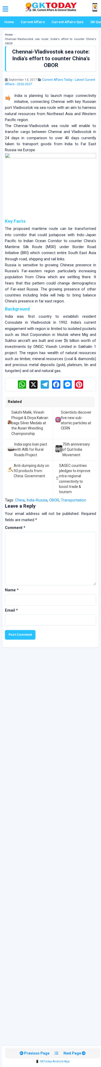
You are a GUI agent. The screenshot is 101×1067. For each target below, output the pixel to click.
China (20, 500)
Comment (15, 527)
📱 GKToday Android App (52, 1061)
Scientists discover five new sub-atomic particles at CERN (76, 420)
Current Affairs (33, 22)
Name (12, 590)
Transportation (73, 500)
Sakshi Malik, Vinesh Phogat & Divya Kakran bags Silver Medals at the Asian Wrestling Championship (29, 422)
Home (9, 22)
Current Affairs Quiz (68, 22)
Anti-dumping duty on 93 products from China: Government (31, 470)
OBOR (54, 500)
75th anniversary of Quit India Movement (76, 449)
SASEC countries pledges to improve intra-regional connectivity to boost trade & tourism (74, 478)
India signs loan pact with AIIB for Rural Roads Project (30, 449)
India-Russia (36, 500)
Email (11, 610)
